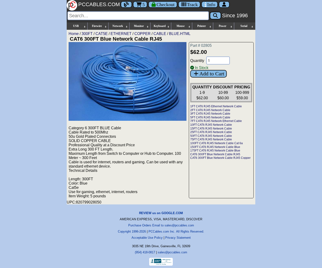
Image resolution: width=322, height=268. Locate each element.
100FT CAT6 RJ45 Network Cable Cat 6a (216, 143)
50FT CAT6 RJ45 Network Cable (211, 136)
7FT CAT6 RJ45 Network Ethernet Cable (216, 121)
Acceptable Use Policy (147, 237)
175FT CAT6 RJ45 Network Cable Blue (215, 150)
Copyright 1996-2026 (132, 231)
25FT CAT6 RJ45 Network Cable (211, 132)
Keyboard (160, 26)
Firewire (97, 26)
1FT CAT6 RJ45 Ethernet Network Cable (216, 106)
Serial (243, 26)
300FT (87, 34)
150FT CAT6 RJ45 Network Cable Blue (215, 147)
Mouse (181, 26)
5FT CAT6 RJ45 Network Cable (210, 117)
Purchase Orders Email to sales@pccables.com (161, 225)
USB (76, 26)
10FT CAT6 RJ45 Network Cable (211, 124)
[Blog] (126, 4)
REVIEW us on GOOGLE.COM (161, 213)
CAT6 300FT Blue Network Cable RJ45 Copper (220, 158)
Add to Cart (211, 74)
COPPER (142, 34)
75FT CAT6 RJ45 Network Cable (211, 139)
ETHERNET (121, 34)
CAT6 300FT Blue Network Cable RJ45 (215, 154)
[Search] (215, 15)
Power (222, 26)
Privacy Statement (178, 237)
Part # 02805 (201, 45)
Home (74, 34)
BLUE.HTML (179, 34)
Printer (201, 26)
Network (117, 26)
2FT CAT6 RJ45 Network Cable (210, 110)
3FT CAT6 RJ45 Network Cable (210, 113)
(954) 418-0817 (145, 252)
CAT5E (101, 34)
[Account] (224, 4)
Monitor (139, 26)
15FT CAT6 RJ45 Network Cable (211, 128)
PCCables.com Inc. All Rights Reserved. (176, 231)
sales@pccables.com (172, 252)
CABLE (159, 34)
